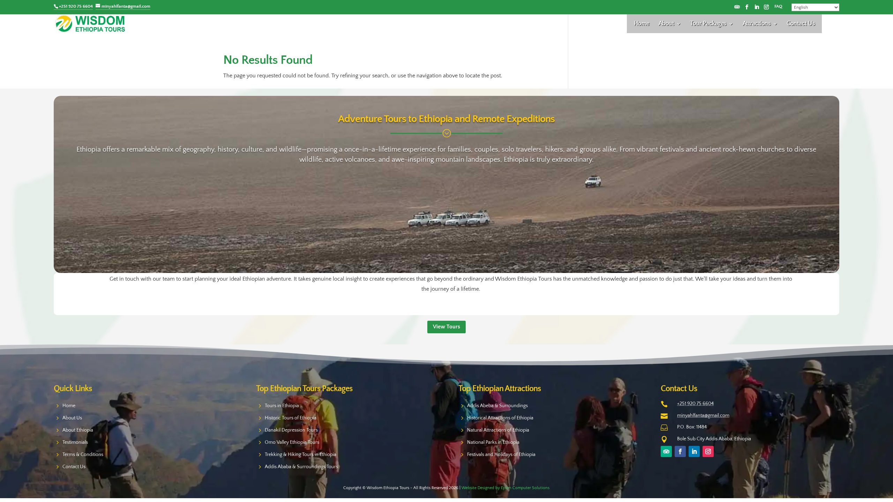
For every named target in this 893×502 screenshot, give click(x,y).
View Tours (446, 327)
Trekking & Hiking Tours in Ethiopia (300, 454)
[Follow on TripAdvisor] (737, 6)
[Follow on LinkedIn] (756, 6)
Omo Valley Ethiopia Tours (292, 442)
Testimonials (75, 442)
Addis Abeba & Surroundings (497, 406)
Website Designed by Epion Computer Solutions (505, 488)
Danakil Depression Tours (291, 430)
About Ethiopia (77, 430)
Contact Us (801, 24)
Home (642, 24)
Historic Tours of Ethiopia (290, 418)
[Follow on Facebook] (746, 6)
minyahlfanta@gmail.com (703, 415)
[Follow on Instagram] (766, 6)
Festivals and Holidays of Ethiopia (501, 454)
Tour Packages (708, 24)
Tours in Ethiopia (282, 406)
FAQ (778, 6)
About (666, 24)
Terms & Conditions (82, 454)
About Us (72, 418)
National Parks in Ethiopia (493, 442)
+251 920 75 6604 (695, 403)
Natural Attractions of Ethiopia (498, 430)
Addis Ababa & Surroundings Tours (301, 467)
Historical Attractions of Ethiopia (500, 418)
